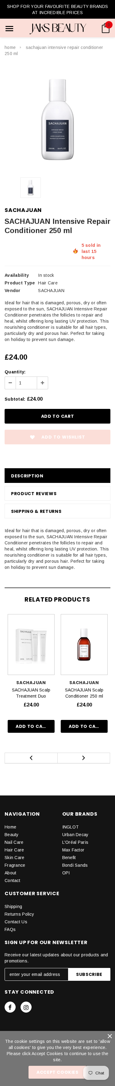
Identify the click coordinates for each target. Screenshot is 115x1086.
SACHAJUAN (23, 210)
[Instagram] (26, 1007)
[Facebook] (10, 1007)
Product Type (20, 282)
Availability (17, 275)
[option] (57, 119)
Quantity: (15, 371)
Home (10, 47)
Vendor (13, 290)
